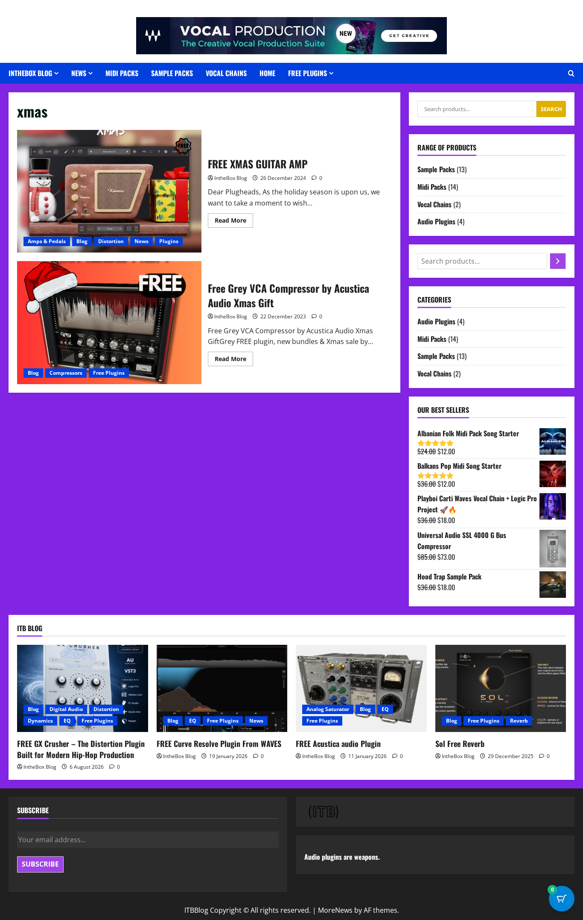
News (78, 73)
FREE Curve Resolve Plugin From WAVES (219, 743)
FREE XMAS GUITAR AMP (109, 191)
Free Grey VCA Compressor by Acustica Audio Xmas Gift (109, 322)
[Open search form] (571, 73)
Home (267, 73)
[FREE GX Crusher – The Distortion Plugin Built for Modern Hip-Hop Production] (82, 688)
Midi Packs (121, 73)
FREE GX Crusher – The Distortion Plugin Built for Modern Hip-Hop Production (81, 749)
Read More (234, 222)
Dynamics (40, 720)
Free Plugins (307, 73)
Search (551, 109)
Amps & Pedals (47, 241)
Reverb (519, 720)
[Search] (558, 261)
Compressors (66, 372)
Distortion (111, 241)
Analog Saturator (327, 709)
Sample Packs (172, 73)
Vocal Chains (226, 73)
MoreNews (335, 910)
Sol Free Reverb (459, 743)
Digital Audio (66, 709)
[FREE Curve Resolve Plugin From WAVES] (222, 688)
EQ (67, 720)
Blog (81, 241)
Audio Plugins (436, 221)
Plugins (168, 241)
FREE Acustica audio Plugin (338, 743)
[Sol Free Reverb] (500, 688)
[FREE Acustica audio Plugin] (361, 688)
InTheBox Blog (30, 73)
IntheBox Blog (230, 178)
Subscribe (40, 864)
